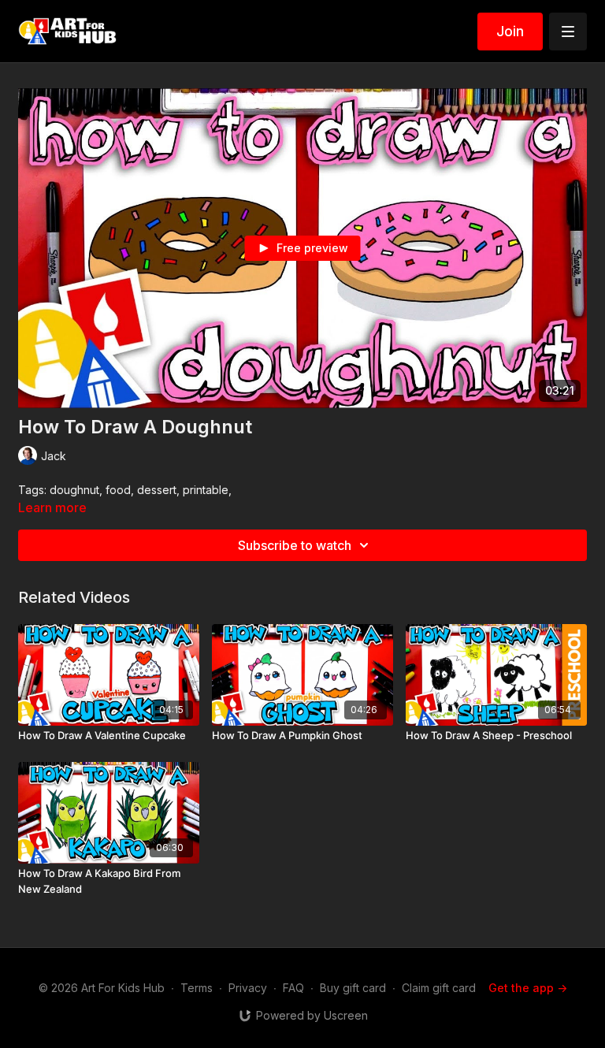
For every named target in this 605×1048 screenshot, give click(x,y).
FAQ (293, 987)
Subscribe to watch (294, 545)
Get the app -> (527, 987)
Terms (196, 987)
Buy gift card (353, 987)
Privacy (247, 987)
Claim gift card (439, 987)
